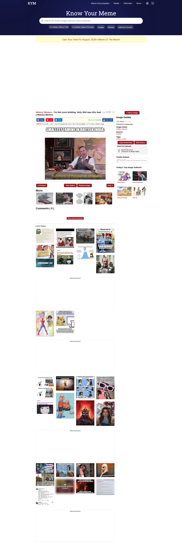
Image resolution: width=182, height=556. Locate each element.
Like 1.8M (108, 120)
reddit (124, 139)
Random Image (84, 185)
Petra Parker (121, 182)
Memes (111, 27)
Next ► (110, 185)
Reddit (118, 134)
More (139, 3)
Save (50, 120)
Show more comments (75, 218)
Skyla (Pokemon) (138, 182)
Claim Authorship (125, 142)
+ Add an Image (132, 113)
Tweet (59, 120)
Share (41, 120)
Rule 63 (135, 198)
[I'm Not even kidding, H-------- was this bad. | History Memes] (75, 153)
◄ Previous (41, 185)
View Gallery (70, 185)
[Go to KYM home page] (32, 4)
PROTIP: (39, 124)
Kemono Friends (122, 198)
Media (116, 3)
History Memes (44, 112)
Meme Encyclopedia (100, 3)
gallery (70, 124)
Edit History (140, 142)
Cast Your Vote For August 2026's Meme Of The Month (91, 39)
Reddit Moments (127, 150)
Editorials (127, 3)
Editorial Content (125, 27)
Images (101, 27)
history (118, 139)
